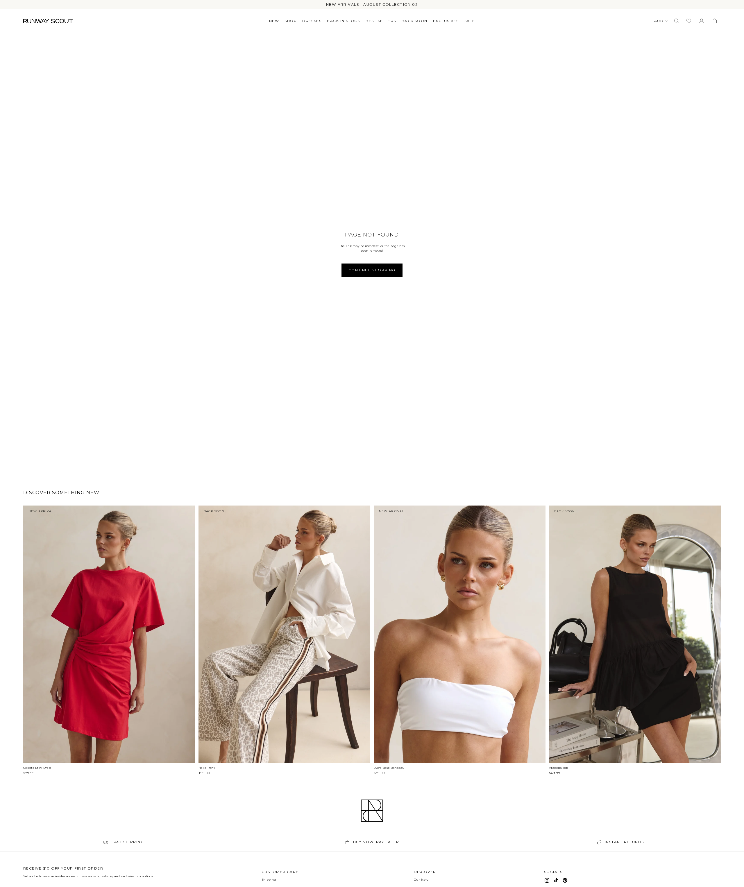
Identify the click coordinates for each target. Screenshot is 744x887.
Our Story (421, 879)
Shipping (269, 879)
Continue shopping (372, 270)
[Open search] (676, 21)
